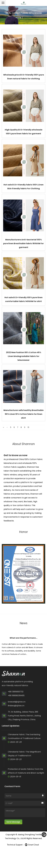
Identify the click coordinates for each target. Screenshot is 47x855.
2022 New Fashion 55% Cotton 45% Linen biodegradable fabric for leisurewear (23, 356)
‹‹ (3, 427)
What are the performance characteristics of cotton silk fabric (23, 638)
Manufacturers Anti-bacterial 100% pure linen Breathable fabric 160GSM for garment (23, 243)
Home (18, 17)
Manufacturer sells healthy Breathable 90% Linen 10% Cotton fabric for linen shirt (23, 414)
